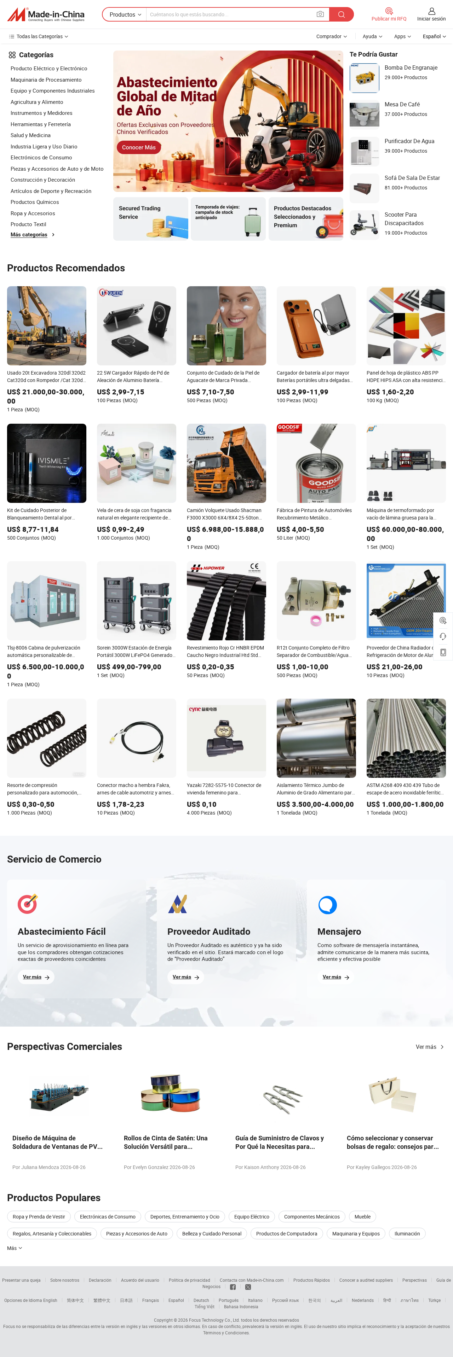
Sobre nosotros (64, 1280)
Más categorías (29, 234)
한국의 (314, 1300)
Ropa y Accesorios (33, 213)
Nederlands (363, 1300)
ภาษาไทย (410, 1300)
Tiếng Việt (204, 1306)
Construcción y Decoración (43, 179)
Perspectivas (414, 1280)
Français (150, 1300)
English (50, 1300)
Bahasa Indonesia (241, 1306)
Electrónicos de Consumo (41, 157)
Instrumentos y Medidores (42, 112)
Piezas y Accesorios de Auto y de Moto (57, 168)
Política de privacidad (189, 1280)
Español (176, 1300)
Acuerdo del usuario (140, 1280)
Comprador (329, 36)
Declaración (100, 1280)
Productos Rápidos (311, 1280)
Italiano (255, 1300)
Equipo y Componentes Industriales (53, 90)
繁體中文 (101, 1300)
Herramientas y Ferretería (41, 124)
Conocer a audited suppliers (366, 1280)
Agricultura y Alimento (37, 101)
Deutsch (201, 1300)
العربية (336, 1300)
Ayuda (370, 36)
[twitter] (248, 1286)
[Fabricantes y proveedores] (45, 14)
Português (229, 1300)
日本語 (126, 1300)
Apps (400, 36)
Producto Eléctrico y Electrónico (49, 68)
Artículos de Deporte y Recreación (51, 190)
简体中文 (75, 1300)
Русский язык (285, 1300)
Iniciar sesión (431, 18)
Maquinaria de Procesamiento (46, 79)
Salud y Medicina (31, 135)
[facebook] (233, 1286)
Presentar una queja (21, 1280)
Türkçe (434, 1300)
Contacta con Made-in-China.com (252, 1280)
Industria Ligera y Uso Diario (44, 146)
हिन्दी (387, 1300)
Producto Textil (28, 224)
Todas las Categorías (40, 36)
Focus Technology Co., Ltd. (214, 1320)
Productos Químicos (35, 201)
